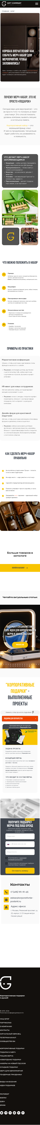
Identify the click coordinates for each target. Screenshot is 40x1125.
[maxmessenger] (14, 1114)
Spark (3, 1105)
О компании (6, 1026)
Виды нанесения (8, 1082)
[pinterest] (23, 1114)
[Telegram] (5, 1114)
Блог (13, 11)
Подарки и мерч (8, 1052)
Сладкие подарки (9, 1067)
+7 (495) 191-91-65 (19, 892)
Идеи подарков (7, 1085)
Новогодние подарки (10, 1059)
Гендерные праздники (11, 1074)
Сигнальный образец (10, 1034)
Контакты (4, 1030)
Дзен (2, 1101)
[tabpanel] (20, 759)
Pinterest (4, 1094)
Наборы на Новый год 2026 (13, 1063)
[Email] (1, 1114)
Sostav (3, 1098)
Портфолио (5, 1023)
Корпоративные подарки (12, 1048)
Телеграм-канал (8, 1037)
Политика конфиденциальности (11, 1013)
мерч (16, 495)
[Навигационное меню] (36, 4)
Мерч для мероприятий (11, 1071)
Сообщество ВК (7, 1041)
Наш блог (4, 1019)
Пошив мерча (6, 1056)
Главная (5, 11)
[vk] (10, 1114)
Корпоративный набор (17, 126)
